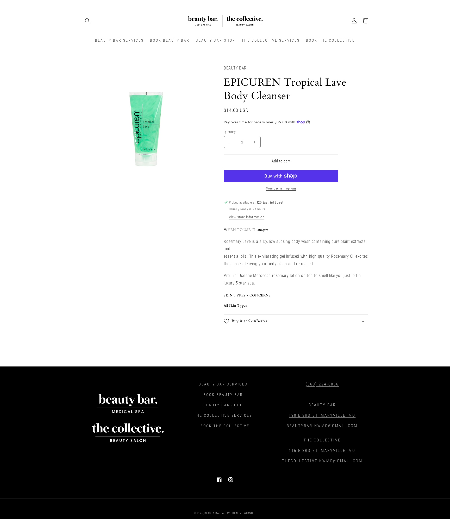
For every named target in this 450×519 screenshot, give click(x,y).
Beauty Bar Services (223, 384)
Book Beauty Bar (223, 395)
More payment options (281, 188)
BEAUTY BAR (212, 513)
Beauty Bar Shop (223, 405)
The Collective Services (223, 415)
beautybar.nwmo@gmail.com (322, 425)
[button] (87, 21)
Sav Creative (234, 513)
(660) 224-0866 (322, 384)
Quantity (229, 132)
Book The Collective (225, 426)
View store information (246, 217)
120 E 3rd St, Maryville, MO (322, 415)
